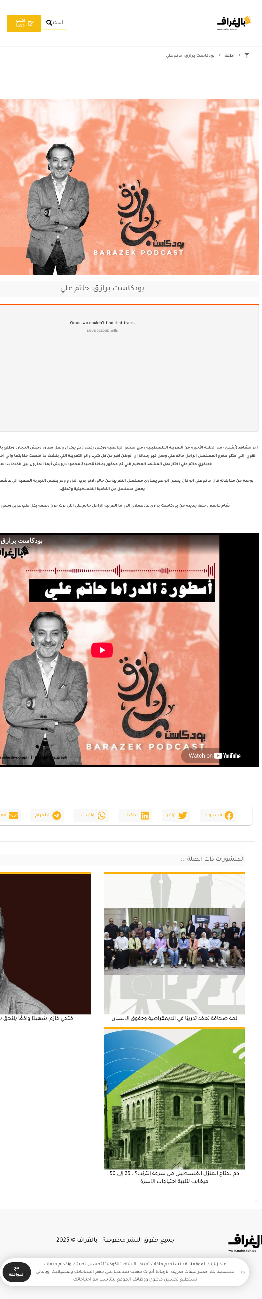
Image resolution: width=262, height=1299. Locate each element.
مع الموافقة (17, 1271)
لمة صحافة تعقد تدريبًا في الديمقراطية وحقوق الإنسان (174, 1019)
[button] (218, 815)
